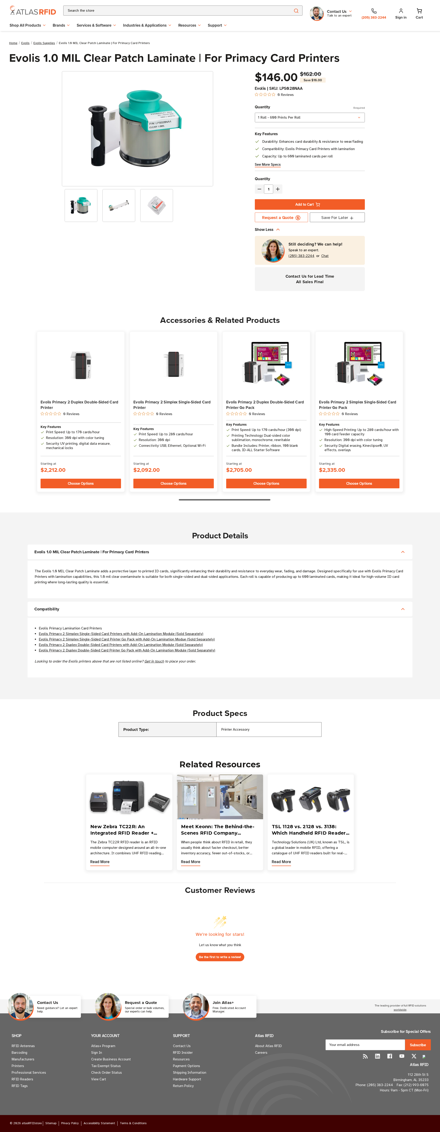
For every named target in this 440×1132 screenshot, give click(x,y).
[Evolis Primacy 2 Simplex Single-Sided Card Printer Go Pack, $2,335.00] (359, 364)
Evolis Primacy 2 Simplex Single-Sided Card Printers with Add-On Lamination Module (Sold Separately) (121, 634)
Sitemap (50, 1123)
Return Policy (183, 1086)
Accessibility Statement (99, 1123)
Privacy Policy (70, 1123)
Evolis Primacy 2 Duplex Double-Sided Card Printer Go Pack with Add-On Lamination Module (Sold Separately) (127, 650)
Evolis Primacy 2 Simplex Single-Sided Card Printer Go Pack (357, 404)
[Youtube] (401, 1056)
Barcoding (19, 1053)
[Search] (296, 11)
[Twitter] (414, 1056)
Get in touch (154, 661)
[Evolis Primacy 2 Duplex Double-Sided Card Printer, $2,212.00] (80, 364)
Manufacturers (23, 1059)
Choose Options (81, 483)
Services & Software (94, 25)
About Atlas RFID (268, 1046)
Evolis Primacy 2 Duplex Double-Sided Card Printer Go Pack (265, 404)
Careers (261, 1053)
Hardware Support (187, 1079)
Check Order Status (106, 1073)
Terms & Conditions (133, 1123)
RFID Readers (22, 1079)
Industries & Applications (145, 25)
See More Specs (268, 164)
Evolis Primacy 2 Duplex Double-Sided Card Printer (79, 404)
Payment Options (186, 1066)
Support (215, 25)
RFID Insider (183, 1053)
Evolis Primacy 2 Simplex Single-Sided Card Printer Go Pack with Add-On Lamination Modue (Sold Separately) (127, 639)
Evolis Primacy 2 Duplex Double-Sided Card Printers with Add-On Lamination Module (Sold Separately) (121, 645)
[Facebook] (389, 1056)
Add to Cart (304, 204)
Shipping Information (189, 1073)
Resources (187, 25)
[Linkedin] (377, 1056)
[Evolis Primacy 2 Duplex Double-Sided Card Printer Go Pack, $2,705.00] (266, 364)
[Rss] (365, 1056)
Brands (59, 25)
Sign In (96, 1053)
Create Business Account (111, 1059)
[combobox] (171, 11)
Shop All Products (25, 25)
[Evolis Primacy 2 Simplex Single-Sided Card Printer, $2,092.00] (173, 364)
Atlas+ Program (103, 1046)
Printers (18, 1066)
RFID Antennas (23, 1046)
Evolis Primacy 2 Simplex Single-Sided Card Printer (172, 404)
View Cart (98, 1079)
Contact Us (182, 1046)
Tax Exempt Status (106, 1066)
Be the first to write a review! (220, 957)
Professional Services (29, 1073)
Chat (325, 256)
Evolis (260, 88)
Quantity (310, 107)
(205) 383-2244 (301, 256)
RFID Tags (20, 1086)
